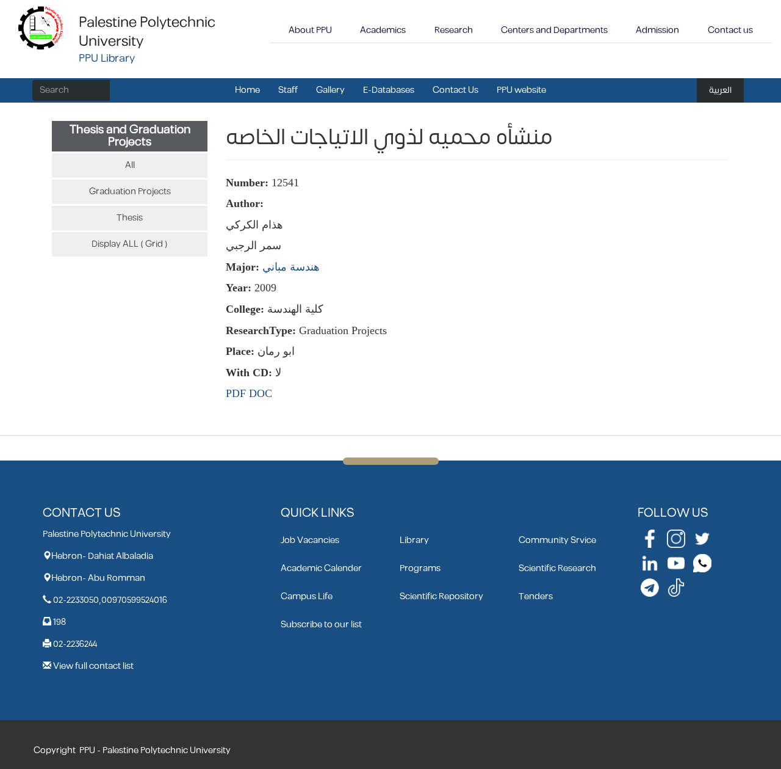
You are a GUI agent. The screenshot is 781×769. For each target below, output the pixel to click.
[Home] (41, 27)
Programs (420, 568)
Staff (288, 90)
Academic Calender (321, 568)
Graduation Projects (130, 191)
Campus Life (307, 596)
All (130, 165)
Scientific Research (557, 568)
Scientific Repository (441, 596)
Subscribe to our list (321, 625)
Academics (383, 30)
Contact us (730, 30)
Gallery (330, 90)
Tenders (536, 596)
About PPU (310, 30)
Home (247, 90)
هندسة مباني (291, 267)
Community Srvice (557, 540)
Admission (657, 30)
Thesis (130, 218)
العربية (720, 90)
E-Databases (388, 90)
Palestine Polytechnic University (147, 32)
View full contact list (93, 666)
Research (453, 30)
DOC (260, 393)
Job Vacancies (310, 540)
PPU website (521, 90)
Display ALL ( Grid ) (130, 244)
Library (414, 540)
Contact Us (455, 90)
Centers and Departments (554, 30)
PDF (236, 393)
